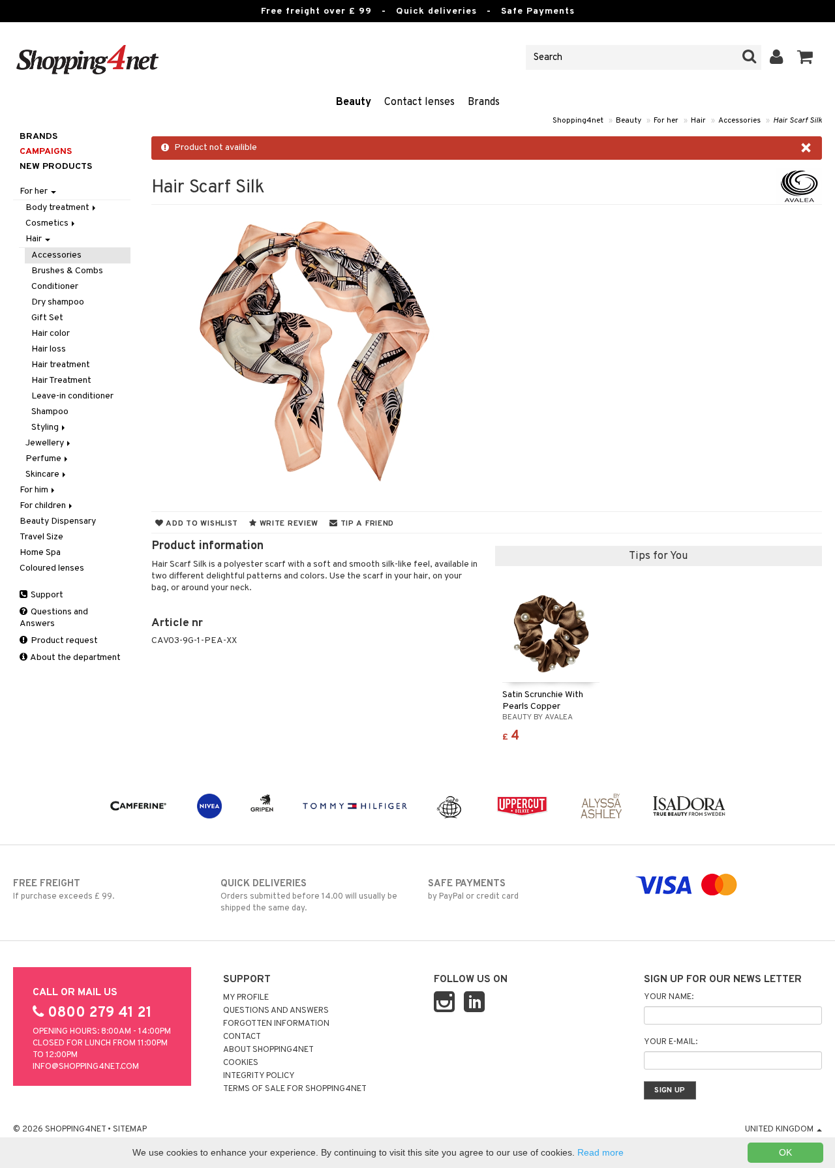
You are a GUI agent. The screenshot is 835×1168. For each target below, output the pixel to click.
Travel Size (41, 537)
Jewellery (45, 443)
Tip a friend (366, 523)
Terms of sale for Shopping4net (295, 1089)
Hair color (50, 333)
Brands (484, 102)
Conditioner (54, 286)
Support (46, 595)
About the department (75, 657)
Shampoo (49, 411)
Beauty (353, 102)
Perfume (44, 458)
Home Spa (40, 552)
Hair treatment (60, 364)
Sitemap (130, 1129)
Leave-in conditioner (72, 396)
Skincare (43, 474)
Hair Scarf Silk (797, 120)
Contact (242, 1037)
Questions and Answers (54, 617)
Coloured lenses (52, 568)
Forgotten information (276, 1024)
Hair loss (48, 349)
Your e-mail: (670, 1042)
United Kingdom (780, 1129)
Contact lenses (419, 102)
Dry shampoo (57, 302)
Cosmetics (47, 223)
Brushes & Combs (67, 271)
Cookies (240, 1063)
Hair (698, 120)
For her (666, 120)
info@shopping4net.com (86, 1067)
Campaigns (46, 151)
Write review (287, 523)
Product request (63, 640)
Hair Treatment (61, 380)
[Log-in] (777, 57)
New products (56, 166)
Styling (46, 427)
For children (44, 505)
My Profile (246, 998)
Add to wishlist (201, 523)
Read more (600, 1152)
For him (35, 490)
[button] (805, 57)
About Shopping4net (268, 1050)
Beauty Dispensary (58, 521)
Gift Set (47, 317)
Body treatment (58, 207)
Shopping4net (578, 120)
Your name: (668, 997)
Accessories (739, 120)
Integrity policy (259, 1076)
